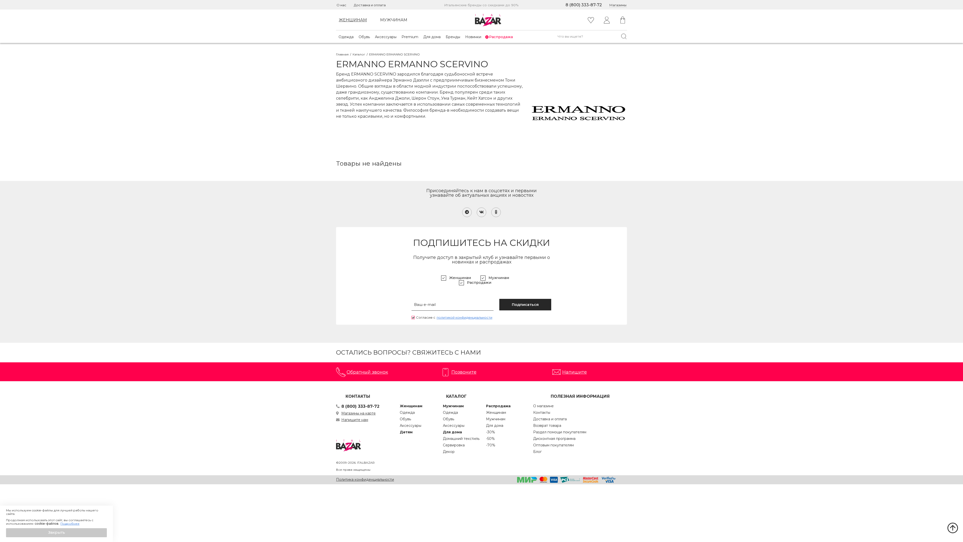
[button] (56, 532)
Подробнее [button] (69, 523)
